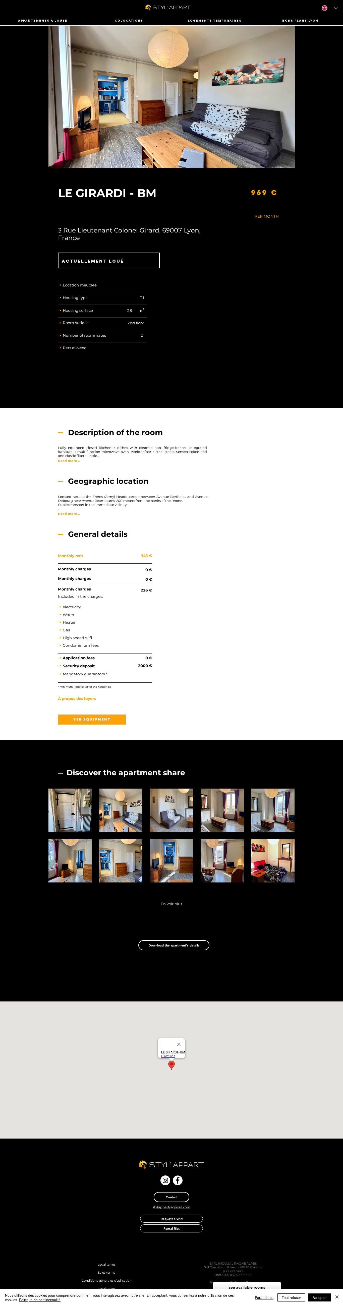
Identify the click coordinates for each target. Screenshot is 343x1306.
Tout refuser (291, 1297)
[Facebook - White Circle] (178, 1180)
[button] (80, 698)
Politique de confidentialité (40, 1299)
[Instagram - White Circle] (165, 1180)
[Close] (337, 1297)
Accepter (320, 1297)
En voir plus (171, 904)
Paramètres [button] (264, 1297)
